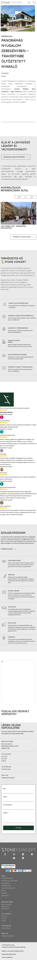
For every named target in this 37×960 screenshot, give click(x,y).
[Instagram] (14, 854)
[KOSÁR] (29, 2)
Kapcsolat (4, 893)
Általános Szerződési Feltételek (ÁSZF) (13, 951)
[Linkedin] (23, 858)
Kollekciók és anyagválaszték (9, 881)
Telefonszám (7, 805)
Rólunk (3, 890)
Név (4, 789)
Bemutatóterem (5, 883)
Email (5, 797)
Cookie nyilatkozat (7, 957)
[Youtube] (14, 858)
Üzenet (5, 813)
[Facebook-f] (5, 854)
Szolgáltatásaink (6, 885)
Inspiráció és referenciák (8, 888)
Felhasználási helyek (7, 878)
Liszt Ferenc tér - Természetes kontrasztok (13, 227)
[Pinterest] (23, 854)
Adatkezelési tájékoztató (9, 954)
